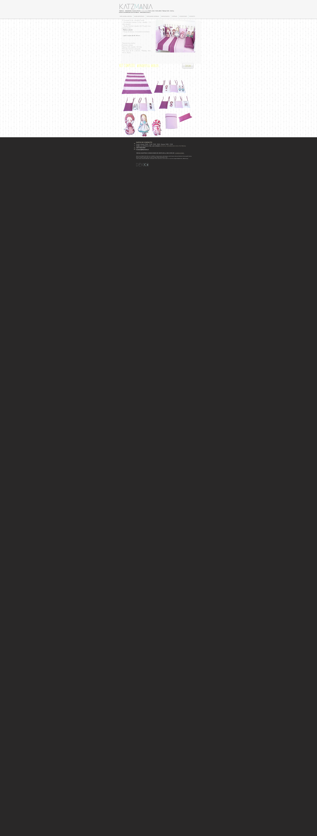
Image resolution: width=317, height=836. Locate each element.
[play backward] (155, 36)
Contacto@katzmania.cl (142, 149)
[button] (126, 16)
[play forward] (196, 36)
